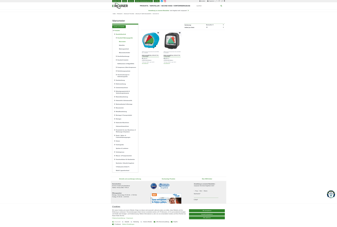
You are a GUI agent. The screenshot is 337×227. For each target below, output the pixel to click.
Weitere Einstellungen (128, 224)
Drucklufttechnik (129, 13)
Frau (196, 191)
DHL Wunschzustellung (162, 221)
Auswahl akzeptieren (207, 214)
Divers (206, 191)
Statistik (127, 221)
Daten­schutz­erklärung (119, 218)
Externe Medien (147, 221)
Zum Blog (157, 1)
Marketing (136, 221)
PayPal (175, 221)
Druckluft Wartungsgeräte (143, 13)
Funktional (118, 224)
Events (124, 1)
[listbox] (172, 40)
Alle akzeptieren (207, 210)
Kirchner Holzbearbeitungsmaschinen (144, 1)
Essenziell (117, 221)
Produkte (144, 6)
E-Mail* (196, 199)
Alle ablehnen (207, 217)
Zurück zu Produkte (119, 26)
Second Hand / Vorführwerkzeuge (175, 6)
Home (114, 13)
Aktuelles (116, 1)
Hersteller (154, 6)
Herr (201, 191)
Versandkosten (145, 63)
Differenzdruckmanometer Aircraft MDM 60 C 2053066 (150, 52)
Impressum (130, 218)
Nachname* (197, 193)
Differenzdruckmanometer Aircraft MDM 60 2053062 (172, 52)
